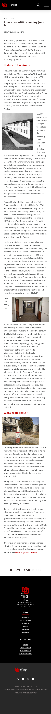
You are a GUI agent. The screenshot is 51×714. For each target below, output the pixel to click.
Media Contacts (31, 693)
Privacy (44, 689)
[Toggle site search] (38, 5)
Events (25, 626)
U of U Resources (25, 654)
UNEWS (25, 645)
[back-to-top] (48, 709)
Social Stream (25, 651)
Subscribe (25, 632)
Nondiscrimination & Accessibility (17, 689)
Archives (25, 629)
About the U (19, 693)
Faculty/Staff (25, 620)
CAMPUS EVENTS (25, 648)
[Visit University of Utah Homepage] (4, 5)
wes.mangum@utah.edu (26, 552)
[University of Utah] (25, 670)
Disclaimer (36, 689)
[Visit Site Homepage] (25, 597)
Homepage (25, 617)
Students (25, 623)
